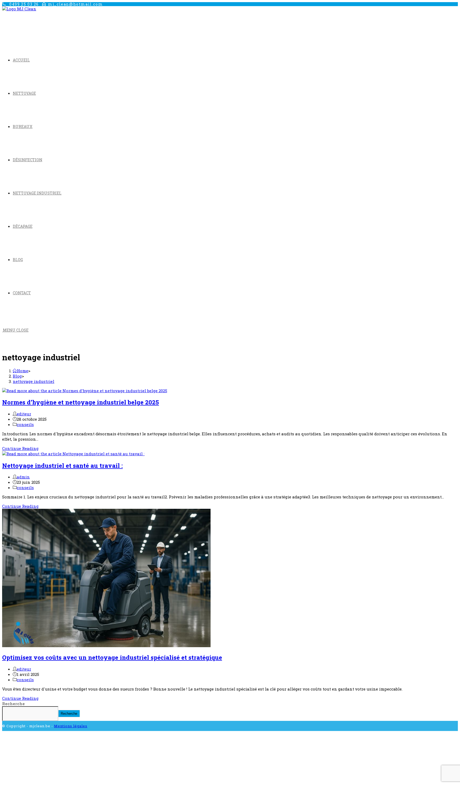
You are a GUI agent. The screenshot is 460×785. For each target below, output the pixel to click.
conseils (25, 424)
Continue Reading (20, 448)
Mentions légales (70, 726)
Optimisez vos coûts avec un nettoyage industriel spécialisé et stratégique (112, 657)
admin (23, 477)
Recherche (13, 703)
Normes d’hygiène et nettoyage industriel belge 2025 (80, 402)
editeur (24, 413)
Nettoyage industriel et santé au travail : (62, 465)
